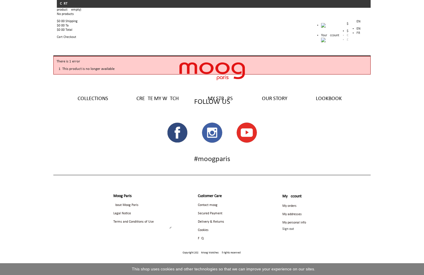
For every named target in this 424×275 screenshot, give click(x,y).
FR (358, 33)
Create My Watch (157, 99)
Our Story (274, 99)
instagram (212, 133)
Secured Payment (210, 213)
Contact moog (207, 205)
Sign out (288, 229)
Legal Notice (122, 213)
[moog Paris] (212, 71)
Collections (93, 99)
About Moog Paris (125, 205)
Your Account (330, 35)
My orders (289, 206)
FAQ (201, 238)
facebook (177, 133)
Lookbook (329, 99)
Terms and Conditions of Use (133, 222)
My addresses (292, 214)
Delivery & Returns (211, 222)
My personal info (294, 222)
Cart (64, 3)
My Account (292, 196)
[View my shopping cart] (330, 26)
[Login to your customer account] (323, 40)
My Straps (220, 99)
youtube (246, 133)
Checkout (69, 37)
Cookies (203, 230)
